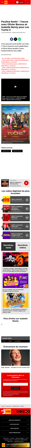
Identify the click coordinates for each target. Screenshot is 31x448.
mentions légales (15, 393)
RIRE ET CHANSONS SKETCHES (17, 216)
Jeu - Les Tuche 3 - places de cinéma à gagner (13, 58)
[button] (15, 86)
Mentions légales (20, 438)
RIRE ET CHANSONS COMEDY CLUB (17, 234)
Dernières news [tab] (8, 246)
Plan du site (6, 438)
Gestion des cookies (18, 441)
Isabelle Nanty (7, 338)
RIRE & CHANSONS (16, 199)
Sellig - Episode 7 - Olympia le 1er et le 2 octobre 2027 (15, 367)
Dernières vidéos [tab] (23, 246)
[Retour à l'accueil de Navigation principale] (5, 2)
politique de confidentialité (7, 394)
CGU (27, 438)
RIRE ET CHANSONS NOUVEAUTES (15, 183)
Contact (12, 438)
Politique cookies (8, 439)
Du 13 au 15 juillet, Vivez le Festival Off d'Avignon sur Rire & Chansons (13, 290)
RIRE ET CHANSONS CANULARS (17, 225)
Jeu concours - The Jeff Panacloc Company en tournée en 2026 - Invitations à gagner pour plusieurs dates (15, 310)
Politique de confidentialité (20, 439)
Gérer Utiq (10, 441)
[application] (15, 87)
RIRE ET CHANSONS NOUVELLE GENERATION (17, 208)
